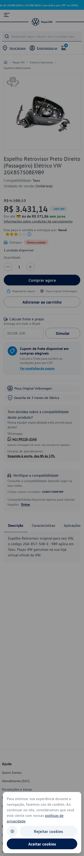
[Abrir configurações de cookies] (12, 831)
